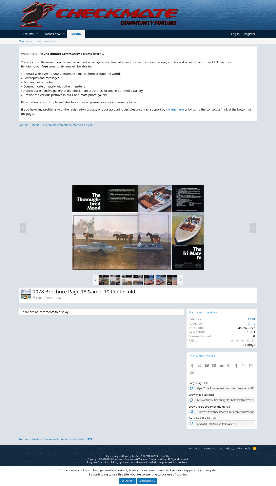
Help (248, 448)
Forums (28, 34)
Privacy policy (233, 448)
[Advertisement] (138, 156)
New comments (45, 41)
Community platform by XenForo (138, 456)
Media (76, 34)
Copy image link (198, 383)
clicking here (175, 109)
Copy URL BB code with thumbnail (209, 406)
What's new (52, 34)
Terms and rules (213, 448)
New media (25, 41)
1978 (251, 319)
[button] (37, 34)
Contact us (194, 448)
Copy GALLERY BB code (202, 418)
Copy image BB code (201, 394)
